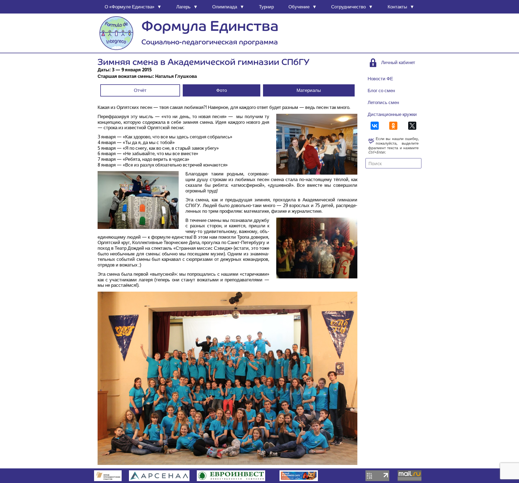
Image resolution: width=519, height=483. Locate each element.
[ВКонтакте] (375, 126)
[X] (412, 126)
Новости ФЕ (380, 78)
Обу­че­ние (299, 6)
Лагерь (183, 6)
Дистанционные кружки (392, 114)
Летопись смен (383, 102)
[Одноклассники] (393, 126)
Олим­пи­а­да (224, 6)
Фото (221, 90)
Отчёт (140, 90)
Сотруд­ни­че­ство (348, 6)
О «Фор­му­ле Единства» (129, 6)
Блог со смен (381, 90)
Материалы (309, 90)
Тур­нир (266, 6)
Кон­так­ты (397, 6)
